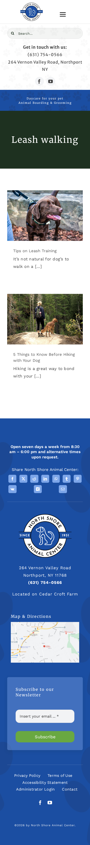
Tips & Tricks (45, 220)
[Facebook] (12, 479)
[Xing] (38, 489)
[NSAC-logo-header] (31, 4)
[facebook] (39, 81)
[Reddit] (34, 479)
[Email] (63, 489)
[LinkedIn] (45, 479)
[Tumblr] (66, 479)
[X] (23, 479)
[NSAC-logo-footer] (45, 516)
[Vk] (12, 489)
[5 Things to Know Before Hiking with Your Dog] (45, 319)
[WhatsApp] (56, 479)
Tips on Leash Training (35, 251)
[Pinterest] (77, 479)
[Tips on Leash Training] (45, 215)
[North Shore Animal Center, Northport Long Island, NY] (45, 623)
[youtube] (50, 81)
